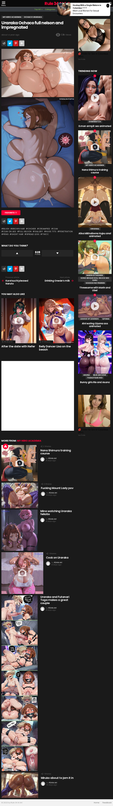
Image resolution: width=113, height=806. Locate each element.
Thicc (45, 234)
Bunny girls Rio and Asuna (95, 382)
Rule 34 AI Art (57, 3)
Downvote (57, 253)
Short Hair (17, 234)
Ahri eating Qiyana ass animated (95, 325)
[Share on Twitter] (10, 43)
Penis (6, 234)
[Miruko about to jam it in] (19, 785)
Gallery (39, 231)
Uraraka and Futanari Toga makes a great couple (54, 600)
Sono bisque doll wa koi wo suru (95, 279)
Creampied (44, 228)
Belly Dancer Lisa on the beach (55, 347)
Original (94, 228)
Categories (50, 9)
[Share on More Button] (21, 43)
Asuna (86, 375)
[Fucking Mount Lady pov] (19, 495)
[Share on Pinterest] (15, 43)
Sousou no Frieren (95, 283)
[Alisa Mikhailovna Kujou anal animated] (95, 202)
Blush (6, 228)
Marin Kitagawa (94, 275)
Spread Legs (32, 234)
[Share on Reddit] (4, 43)
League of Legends (89, 319)
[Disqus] (37, 395)
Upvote (17, 253)
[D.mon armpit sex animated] (95, 97)
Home (96, 803)
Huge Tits (51, 231)
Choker (32, 228)
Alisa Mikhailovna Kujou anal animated (95, 235)
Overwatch (95, 121)
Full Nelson (25, 231)
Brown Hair (18, 228)
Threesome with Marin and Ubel (94, 289)
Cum (55, 228)
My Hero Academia (29, 440)
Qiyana (105, 319)
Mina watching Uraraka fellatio (56, 512)
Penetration (66, 231)
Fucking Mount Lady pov (57, 488)
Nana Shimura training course (55, 451)
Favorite (10, 212)
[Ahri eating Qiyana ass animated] (95, 306)
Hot (5, 446)
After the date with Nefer (18, 346)
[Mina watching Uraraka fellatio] (19, 530)
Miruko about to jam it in (57, 778)
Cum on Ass (9, 231)
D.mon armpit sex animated (95, 126)
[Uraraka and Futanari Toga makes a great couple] (19, 683)
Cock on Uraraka (57, 557)
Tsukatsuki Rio (95, 377)
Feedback (107, 803)
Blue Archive (99, 375)
